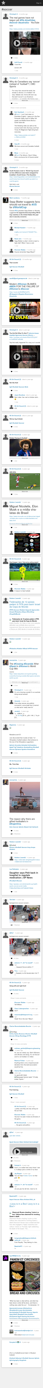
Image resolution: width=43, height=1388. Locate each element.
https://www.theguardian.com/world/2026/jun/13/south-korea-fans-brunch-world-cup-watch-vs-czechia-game (24, 179)
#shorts (31, 333)
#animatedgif (33, 1142)
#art (30, 827)
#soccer (13, 22)
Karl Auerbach (19, 112)
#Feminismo (29, 294)
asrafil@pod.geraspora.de (18, 278)
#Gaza (24, 612)
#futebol (22, 610)
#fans (22, 1199)
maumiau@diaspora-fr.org (23, 1015)
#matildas (30, 20)
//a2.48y (19, 715)
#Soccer (25, 289)
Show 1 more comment (18, 1102)
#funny (30, 335)
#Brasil (25, 649)
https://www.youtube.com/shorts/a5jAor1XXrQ (24, 29)
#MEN (12, 286)
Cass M (17, 144)
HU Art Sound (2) (15, 259)
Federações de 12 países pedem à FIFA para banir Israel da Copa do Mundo (24, 604)
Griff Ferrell (18, 62)
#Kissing (18, 663)
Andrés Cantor (27, 1176)
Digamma (12, 725)
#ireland (27, 1199)
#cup (29, 847)
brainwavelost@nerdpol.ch (23, 1330)
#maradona (31, 749)
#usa (26, 1314)
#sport (11, 1199)
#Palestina (18, 612)
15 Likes (16, 993)
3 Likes (15, 103)
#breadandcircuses (15, 1310)
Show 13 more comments (19, 1044)
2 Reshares (16, 834)
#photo (11, 745)
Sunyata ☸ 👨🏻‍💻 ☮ (15, 1342)
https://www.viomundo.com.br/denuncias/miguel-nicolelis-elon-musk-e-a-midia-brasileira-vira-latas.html (24, 518)
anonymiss (13, 660)
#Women (14, 289)
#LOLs (11, 1034)
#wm (11, 827)
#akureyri (19, 1362)
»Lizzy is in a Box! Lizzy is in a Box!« (24, 1205)
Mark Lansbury (14, 198)
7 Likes (15, 494)
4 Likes (15, 58)
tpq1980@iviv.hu (15, 1256)
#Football (12, 881)
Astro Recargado (26, 311)
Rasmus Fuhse (19, 1060)
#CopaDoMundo (14, 614)
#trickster (28, 768)
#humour (22, 1034)
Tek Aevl (12, 899)
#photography (14, 1364)
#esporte (28, 610)
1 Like (16, 70)
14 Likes (16, 958)
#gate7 (11, 747)
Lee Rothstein (14, 869)
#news (36, 333)
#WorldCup (20, 207)
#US (34, 204)
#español (15, 294)
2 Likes (16, 140)
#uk (28, 1316)
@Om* (11, 933)
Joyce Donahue (19, 395)
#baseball (21, 1314)
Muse (16, 153)
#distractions (27, 1308)
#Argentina (15, 824)
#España (21, 294)
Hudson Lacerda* (15, 502)
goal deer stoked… (15, 1136)
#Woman (22, 284)
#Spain (13, 666)
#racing (24, 1316)
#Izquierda (13, 296)
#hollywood (13, 1316)
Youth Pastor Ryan (27, 357)
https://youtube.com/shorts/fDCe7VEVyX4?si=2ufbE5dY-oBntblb (23, 338)
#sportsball (13, 1314)
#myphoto (22, 1364)
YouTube (31, 44)
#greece (24, 749)
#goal (11, 1142)
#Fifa (16, 211)
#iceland (12, 1362)
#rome (32, 1316)
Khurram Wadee (20, 250)
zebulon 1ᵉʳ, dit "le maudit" (23, 963)
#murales (18, 745)
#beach (26, 827)
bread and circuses (28, 1335)
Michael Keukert (20, 228)
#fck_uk (32, 1199)
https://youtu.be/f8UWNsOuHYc (19, 292)
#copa (33, 847)
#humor (12, 847)
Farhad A (17, 1165)
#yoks (16, 1034)
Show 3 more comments (18, 108)
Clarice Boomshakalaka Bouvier (20, 1026)
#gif (10, 267)
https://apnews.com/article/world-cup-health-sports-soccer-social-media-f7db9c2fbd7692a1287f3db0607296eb (23, 886)
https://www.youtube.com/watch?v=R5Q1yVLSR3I (25, 136)
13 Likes (16, 830)
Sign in (38, 3)
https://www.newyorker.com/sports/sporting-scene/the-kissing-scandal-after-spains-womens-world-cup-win (24, 676)
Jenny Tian (24, 44)
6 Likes (15, 772)
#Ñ (10, 294)
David (18, 114)
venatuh (17, 711)
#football (21, 267)
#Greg (17, 1036)
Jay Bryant (18, 1173)
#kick (26, 387)
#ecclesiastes (27, 1310)
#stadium (20, 747)
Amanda (17, 701)
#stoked (26, 1142)
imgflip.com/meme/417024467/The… (26, 232)
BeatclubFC (13, 1196)
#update (12, 335)
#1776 (29, 1036)
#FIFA (11, 610)
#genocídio (35, 610)
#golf (19, 1316)
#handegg (23, 1036)
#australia (23, 22)
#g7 (15, 747)
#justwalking (28, 747)
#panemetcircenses (16, 1308)
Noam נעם (18, 239)
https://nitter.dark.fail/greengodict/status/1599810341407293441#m (27, 861)
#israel (11, 612)
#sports (35, 1312)
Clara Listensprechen (21, 1008)
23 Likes (16, 1157)
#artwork (35, 827)
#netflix (30, 1314)
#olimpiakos (32, 745)
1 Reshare (16, 925)
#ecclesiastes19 (14, 1312)
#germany (18, 335)
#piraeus (18, 749)
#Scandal (28, 663)
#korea (11, 186)
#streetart (24, 745)
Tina (16, 971)
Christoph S (13, 14)
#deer (21, 1142)
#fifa (22, 20)
